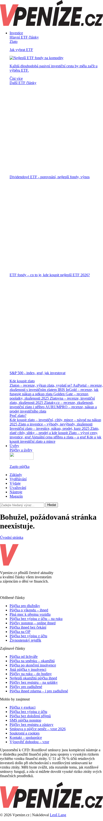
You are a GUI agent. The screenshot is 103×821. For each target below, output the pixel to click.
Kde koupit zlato (22, 381)
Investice (16, 33)
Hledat (51, 505)
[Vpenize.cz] (51, 25)
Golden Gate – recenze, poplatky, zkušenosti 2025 (49, 396)
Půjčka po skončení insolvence (33, 665)
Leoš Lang (58, 815)
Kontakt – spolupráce (26, 737)
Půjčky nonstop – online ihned (33, 623)
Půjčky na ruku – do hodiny (31, 674)
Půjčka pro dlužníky (25, 606)
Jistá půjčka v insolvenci (28, 669)
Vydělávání (18, 479)
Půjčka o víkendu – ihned (29, 610)
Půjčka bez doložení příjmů (30, 716)
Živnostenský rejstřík (25, 640)
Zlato (13, 42)
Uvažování (18, 488)
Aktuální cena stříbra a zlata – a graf (59, 437)
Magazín (16, 496)
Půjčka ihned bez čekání (28, 627)
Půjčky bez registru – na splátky (34, 682)
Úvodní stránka (11, 537)
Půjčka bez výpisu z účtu (28, 636)
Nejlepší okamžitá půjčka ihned (33, 678)
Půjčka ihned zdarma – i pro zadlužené (39, 691)
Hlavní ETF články (24, 37)
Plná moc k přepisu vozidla (30, 614)
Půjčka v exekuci (22, 707)
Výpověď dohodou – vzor (29, 742)
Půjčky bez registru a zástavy (31, 725)
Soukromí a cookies (25, 733)
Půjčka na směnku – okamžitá (32, 661)
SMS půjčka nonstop (25, 720)
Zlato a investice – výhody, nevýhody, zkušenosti (55, 424)
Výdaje (15, 483)
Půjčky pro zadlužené (26, 687)
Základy (16, 475)
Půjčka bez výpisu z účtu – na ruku (36, 619)
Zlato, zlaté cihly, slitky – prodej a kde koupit (54, 430)
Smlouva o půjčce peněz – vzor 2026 (38, 729)
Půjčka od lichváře (24, 657)
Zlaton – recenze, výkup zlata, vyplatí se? (41, 385)
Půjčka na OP (20, 632)
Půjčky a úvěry (21, 450)
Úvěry (14, 446)
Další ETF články (23, 83)
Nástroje (16, 492)
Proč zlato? (18, 415)
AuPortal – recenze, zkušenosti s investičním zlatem (56, 387)
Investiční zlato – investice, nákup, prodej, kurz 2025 (50, 428)
